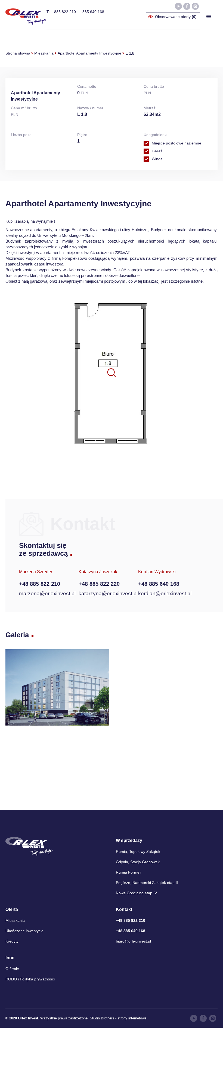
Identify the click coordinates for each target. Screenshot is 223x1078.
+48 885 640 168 (158, 584)
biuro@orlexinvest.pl (133, 941)
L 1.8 (129, 53)
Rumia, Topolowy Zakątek (138, 851)
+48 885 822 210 (39, 584)
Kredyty (11, 941)
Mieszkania (44, 53)
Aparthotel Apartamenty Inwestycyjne (89, 53)
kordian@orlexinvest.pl (164, 593)
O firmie (12, 969)
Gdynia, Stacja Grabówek (138, 862)
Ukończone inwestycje (24, 931)
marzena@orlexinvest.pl (47, 593)
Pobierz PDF (114, 466)
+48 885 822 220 (99, 584)
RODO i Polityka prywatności (30, 979)
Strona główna (17, 53)
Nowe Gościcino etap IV (136, 893)
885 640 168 (93, 12)
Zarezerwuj (177, 466)
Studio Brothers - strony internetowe (118, 1018)
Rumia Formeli (128, 872)
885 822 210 (65, 12)
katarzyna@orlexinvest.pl (108, 593)
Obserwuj (51, 466)
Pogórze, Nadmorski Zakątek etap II (147, 882)
